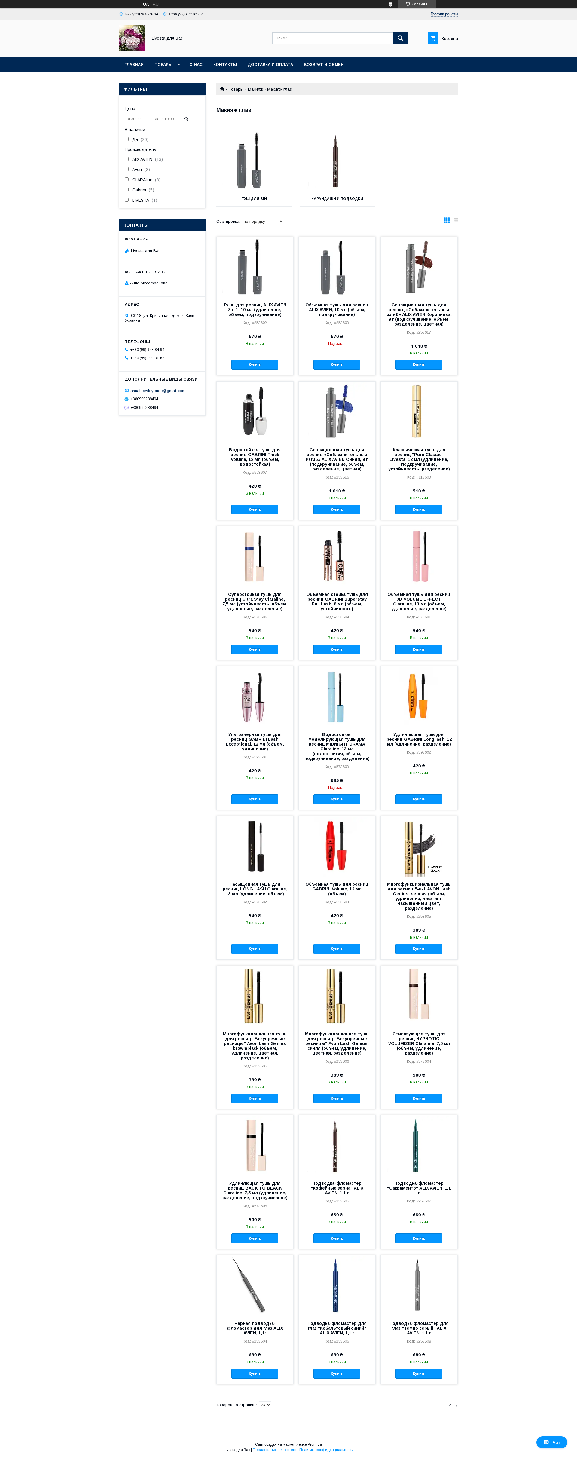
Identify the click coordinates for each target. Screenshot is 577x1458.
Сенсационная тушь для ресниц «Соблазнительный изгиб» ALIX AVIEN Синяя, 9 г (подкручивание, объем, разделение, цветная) (337, 459)
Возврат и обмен (324, 64)
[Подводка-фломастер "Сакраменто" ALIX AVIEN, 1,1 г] (419, 1145)
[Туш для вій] (254, 161)
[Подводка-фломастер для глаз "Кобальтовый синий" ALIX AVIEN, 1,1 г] (337, 1285)
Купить (255, 365)
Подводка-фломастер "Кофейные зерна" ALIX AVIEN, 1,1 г (337, 1188)
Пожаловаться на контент (275, 1450)
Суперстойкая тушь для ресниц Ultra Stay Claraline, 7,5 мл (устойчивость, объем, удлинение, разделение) (255, 601)
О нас (196, 64)
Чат (556, 1442)
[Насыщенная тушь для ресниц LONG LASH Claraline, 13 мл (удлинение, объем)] (255, 846)
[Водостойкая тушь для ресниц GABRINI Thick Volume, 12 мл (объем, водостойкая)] (255, 412)
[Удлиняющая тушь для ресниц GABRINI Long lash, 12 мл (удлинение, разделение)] (419, 696)
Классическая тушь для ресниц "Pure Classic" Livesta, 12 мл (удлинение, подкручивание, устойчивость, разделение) (419, 459)
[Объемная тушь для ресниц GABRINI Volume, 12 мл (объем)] (337, 846)
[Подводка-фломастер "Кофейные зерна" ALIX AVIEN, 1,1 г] (337, 1145)
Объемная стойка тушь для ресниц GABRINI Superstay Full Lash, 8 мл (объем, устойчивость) (337, 601)
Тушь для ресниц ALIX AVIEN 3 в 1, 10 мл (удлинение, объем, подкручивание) (254, 309)
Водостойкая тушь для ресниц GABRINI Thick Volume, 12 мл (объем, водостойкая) (255, 457)
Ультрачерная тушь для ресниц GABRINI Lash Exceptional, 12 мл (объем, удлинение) (255, 741)
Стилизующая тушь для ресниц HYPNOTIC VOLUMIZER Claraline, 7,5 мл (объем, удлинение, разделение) (419, 1043)
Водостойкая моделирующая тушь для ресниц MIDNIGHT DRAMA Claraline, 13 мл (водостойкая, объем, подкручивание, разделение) (337, 746)
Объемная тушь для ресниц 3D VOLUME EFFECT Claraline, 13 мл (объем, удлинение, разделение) (418, 601)
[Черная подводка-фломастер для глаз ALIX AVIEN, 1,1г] (255, 1285)
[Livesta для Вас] (132, 49)
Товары (163, 64)
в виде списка (455, 221)
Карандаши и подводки (337, 199)
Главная (134, 64)
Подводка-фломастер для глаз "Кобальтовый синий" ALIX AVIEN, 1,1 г (337, 1328)
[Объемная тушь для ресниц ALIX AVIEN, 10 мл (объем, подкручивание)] (337, 267)
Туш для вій (254, 199)
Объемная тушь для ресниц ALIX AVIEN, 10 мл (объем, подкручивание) (336, 309)
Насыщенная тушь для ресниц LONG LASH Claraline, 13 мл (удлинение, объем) (255, 889)
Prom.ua (315, 1444)
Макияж (255, 89)
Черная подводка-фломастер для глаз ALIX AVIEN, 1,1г (255, 1328)
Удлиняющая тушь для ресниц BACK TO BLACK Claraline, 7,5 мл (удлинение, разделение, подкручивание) (255, 1190)
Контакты (225, 64)
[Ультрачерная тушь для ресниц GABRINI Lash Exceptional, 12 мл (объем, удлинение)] (255, 696)
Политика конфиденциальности (326, 1450)
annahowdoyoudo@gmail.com (157, 390)
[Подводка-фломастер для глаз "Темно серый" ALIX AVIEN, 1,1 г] (419, 1285)
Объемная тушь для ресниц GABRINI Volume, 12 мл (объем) (336, 889)
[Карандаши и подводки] (337, 161)
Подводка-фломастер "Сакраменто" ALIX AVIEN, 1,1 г (419, 1188)
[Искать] (400, 38)
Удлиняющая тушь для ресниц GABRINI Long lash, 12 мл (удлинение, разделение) (419, 739)
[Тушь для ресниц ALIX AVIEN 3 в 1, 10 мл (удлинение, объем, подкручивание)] (255, 267)
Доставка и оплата (270, 64)
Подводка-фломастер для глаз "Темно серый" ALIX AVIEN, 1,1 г (419, 1328)
